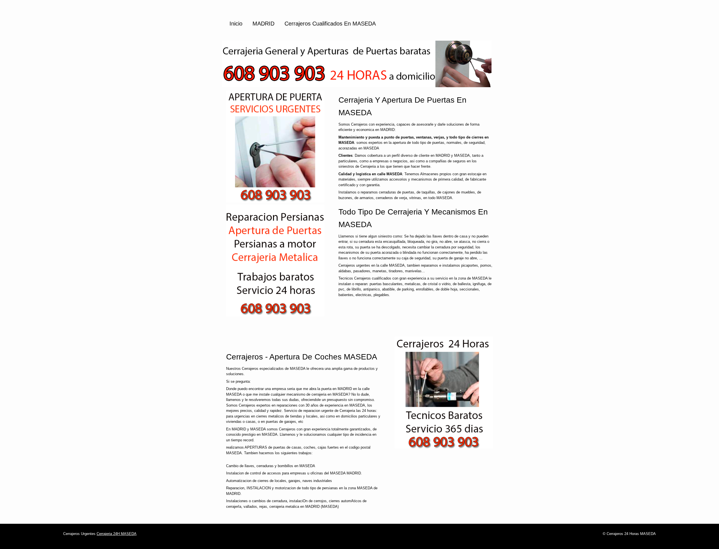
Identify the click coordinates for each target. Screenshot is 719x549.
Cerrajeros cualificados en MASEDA (330, 23)
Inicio (235, 23)
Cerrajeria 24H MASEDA (116, 534)
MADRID (263, 23)
